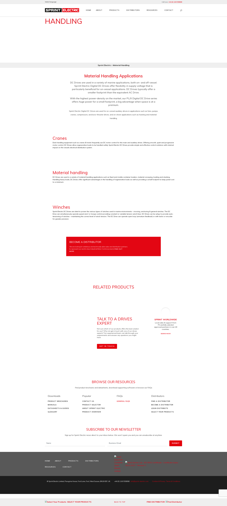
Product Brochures (58, 401)
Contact (168, 10)
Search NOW (166, 333)
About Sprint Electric (93, 408)
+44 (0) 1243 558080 (175, 2)
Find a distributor (160, 401)
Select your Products (162, 412)
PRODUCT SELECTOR (91, 405)
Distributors (133, 10)
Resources (152, 10)
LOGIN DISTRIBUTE (159, 408)
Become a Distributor (162, 405)
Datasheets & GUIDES (58, 408)
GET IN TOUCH (107, 346)
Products (114, 10)
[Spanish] (69, 2)
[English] (59, 2)
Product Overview (91, 412)
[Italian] (72, 2)
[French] (65, 2)
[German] (62, 2)
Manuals (52, 405)
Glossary (52, 412)
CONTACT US (88, 401)
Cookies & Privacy (158, 481)
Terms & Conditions (173, 481)
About (99, 10)
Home (88, 10)
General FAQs (123, 401)
